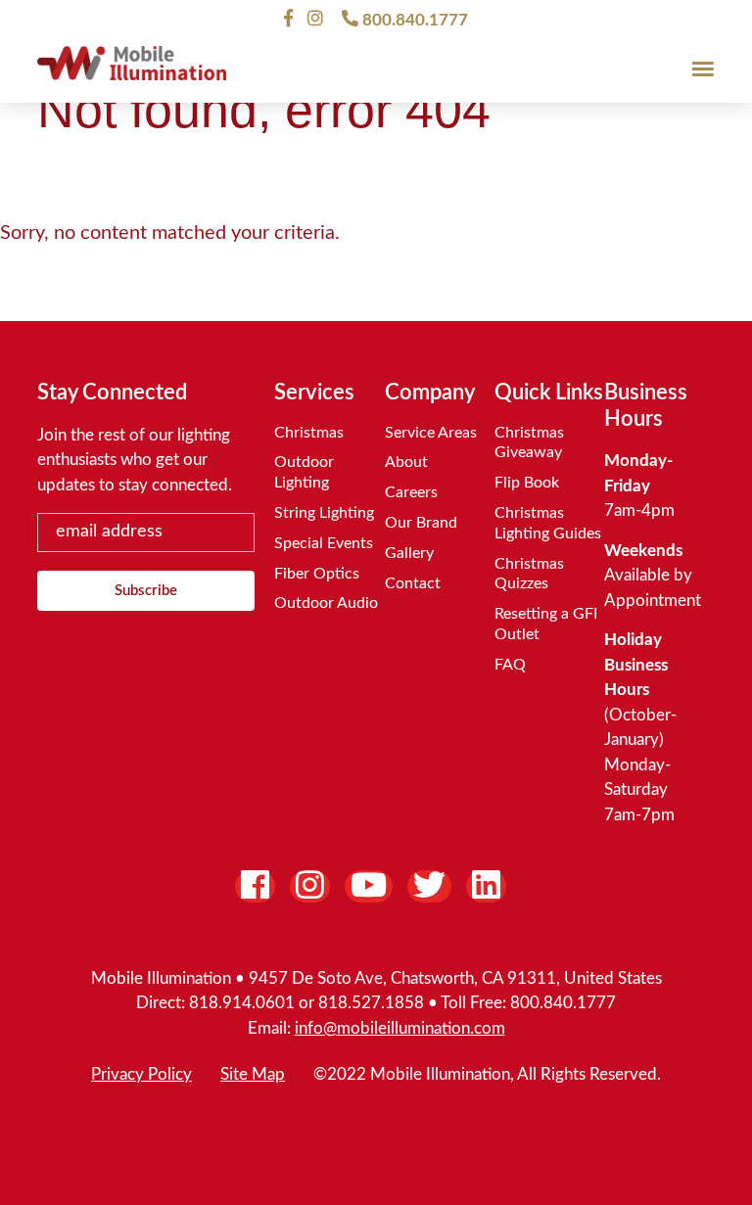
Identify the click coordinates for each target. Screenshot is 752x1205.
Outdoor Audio (326, 603)
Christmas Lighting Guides (547, 523)
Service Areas (431, 432)
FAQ (510, 664)
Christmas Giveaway (529, 443)
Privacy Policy (141, 1074)
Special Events (323, 543)
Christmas (309, 432)
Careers (411, 492)
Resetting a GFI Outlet (545, 624)
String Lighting (324, 513)
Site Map (252, 1074)
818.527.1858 (371, 1003)
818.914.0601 (242, 1003)
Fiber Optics (316, 573)
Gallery (409, 553)
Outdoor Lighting (304, 472)
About (406, 462)
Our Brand (421, 523)
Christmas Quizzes (529, 574)
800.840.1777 (413, 19)
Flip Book (526, 482)
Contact (413, 583)
